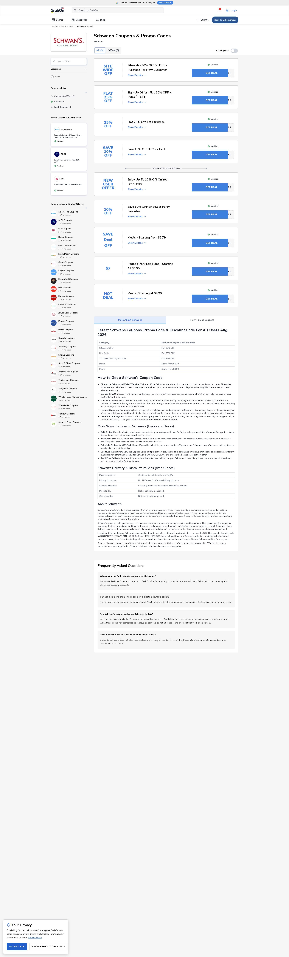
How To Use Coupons (202, 320)
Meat (71, 26)
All (99, 50)
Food (63, 26)
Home (55, 26)
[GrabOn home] (61, 10)
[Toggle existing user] (234, 51)
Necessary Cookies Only (48, 946)
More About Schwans (130, 320)
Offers (113, 50)
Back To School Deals (225, 19)
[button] (69, 42)
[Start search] (75, 10)
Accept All (17, 946)
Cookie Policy (35, 937)
